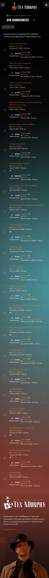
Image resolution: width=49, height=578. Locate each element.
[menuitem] (7, 529)
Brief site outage (16, 266)
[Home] (24, 6)
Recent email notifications (20, 83)
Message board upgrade (20, 450)
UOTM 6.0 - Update (18, 408)
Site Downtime (16, 247)
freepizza (26, 400)
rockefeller (27, 258)
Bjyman (26, 74)
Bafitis (25, 177)
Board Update (15, 472)
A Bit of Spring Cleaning (19, 163)
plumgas (26, 94)
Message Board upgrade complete (24, 305)
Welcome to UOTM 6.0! (19, 224)
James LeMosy (17, 46)
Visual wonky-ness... (18, 350)
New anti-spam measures (20, 63)
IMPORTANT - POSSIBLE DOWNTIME (25, 328)
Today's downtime (17, 144)
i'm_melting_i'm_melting (32, 319)
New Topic (7, 27)
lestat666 (26, 155)
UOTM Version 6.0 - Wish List (22, 428)
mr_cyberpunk (28, 361)
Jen (24, 380)
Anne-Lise (27, 464)
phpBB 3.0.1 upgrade (18, 286)
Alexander (27, 483)
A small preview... (16, 389)
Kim (24, 197)
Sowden (26, 135)
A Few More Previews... (19, 369)
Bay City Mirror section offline (22, 124)
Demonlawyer (28, 238)
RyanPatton (27, 55)
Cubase (26, 116)
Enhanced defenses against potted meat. (27, 205)
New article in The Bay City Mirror (23, 185)
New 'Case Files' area (18, 43)
